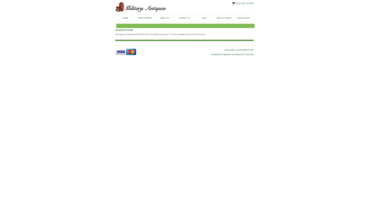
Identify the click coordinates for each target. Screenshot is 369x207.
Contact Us (184, 18)
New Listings (244, 18)
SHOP (204, 18)
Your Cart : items (245, 3)
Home (125, 18)
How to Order (145, 18)
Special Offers (224, 18)
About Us (164, 18)
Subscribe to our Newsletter (239, 50)
